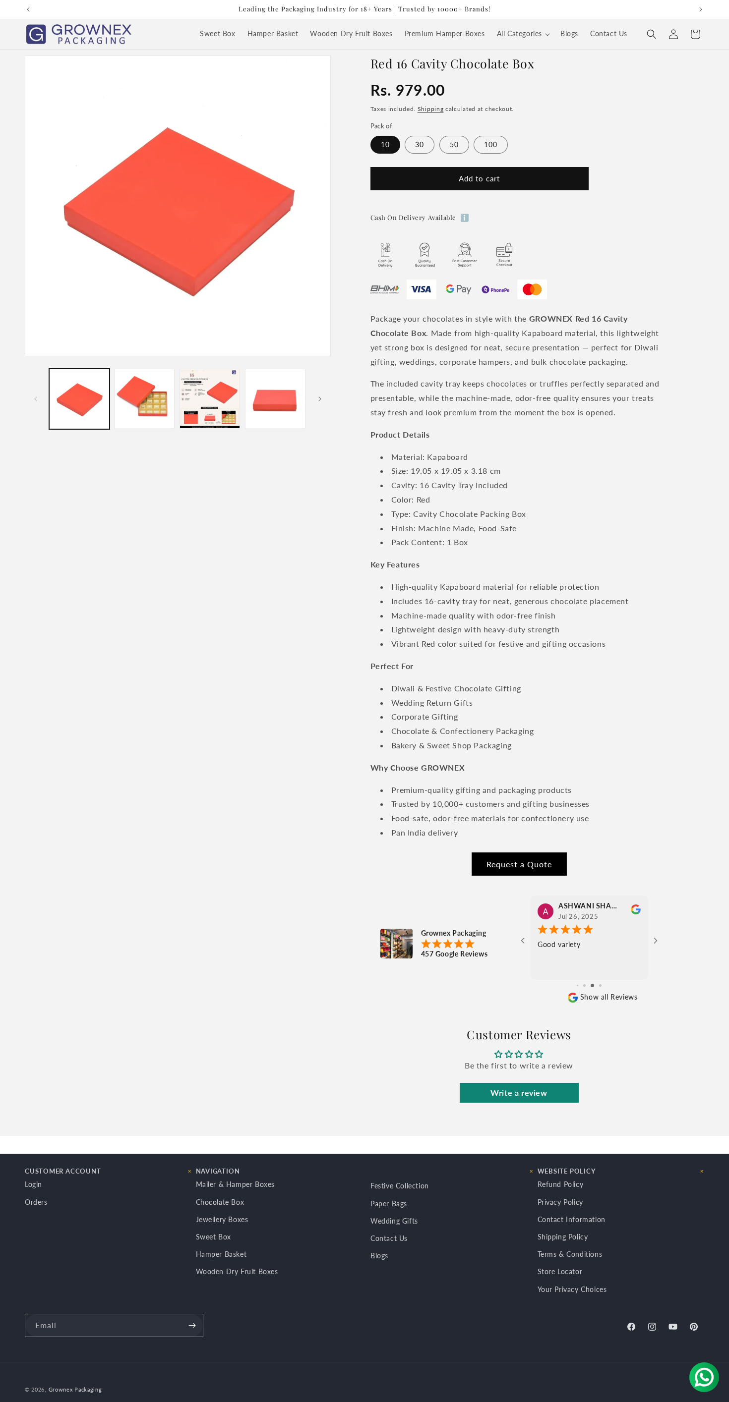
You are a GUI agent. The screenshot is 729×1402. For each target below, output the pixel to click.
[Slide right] (320, 399)
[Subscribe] (191, 1325)
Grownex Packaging (75, 1389)
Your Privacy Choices (572, 1289)
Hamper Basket (221, 1254)
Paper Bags (388, 1203)
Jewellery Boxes (222, 1219)
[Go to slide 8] (584, 985)
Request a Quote (519, 864)
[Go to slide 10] (600, 985)
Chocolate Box (220, 1202)
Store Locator (560, 1271)
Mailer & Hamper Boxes (235, 1184)
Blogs (379, 1255)
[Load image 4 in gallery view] (275, 399)
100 (490, 144)
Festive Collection (399, 1185)
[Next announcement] (701, 9)
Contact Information (572, 1219)
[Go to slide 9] (592, 985)
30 (419, 144)
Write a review (518, 1092)
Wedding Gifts (394, 1221)
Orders (36, 1202)
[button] (522, 34)
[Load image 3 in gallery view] (210, 399)
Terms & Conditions (570, 1254)
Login (33, 1184)
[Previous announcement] (28, 9)
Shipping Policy (563, 1237)
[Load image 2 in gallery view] (145, 399)
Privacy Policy (560, 1202)
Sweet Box (213, 1237)
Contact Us (389, 1238)
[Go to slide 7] (577, 985)
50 (454, 144)
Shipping (431, 108)
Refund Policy (561, 1184)
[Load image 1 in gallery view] (79, 399)
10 (385, 144)
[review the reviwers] (636, 911)
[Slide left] (36, 399)
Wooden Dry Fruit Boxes (237, 1271)
